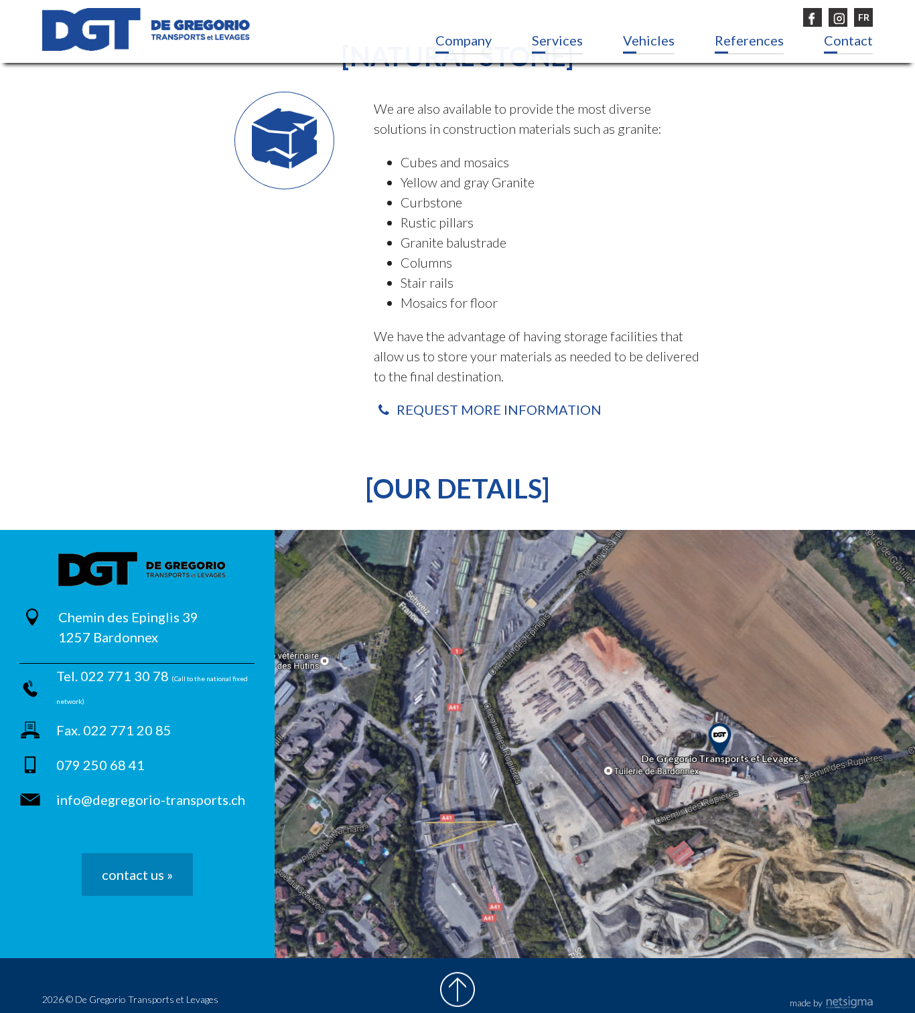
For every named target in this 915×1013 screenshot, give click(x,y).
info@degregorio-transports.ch (150, 800)
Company (463, 40)
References (749, 40)
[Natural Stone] (146, 29)
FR (863, 17)
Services (557, 40)
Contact (848, 40)
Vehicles (649, 40)
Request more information (498, 409)
